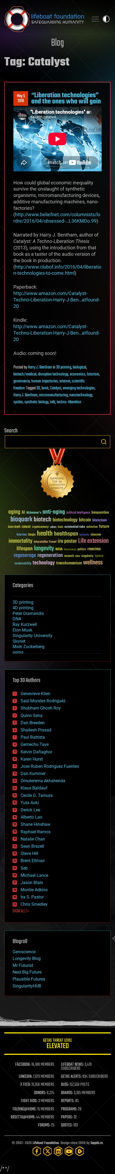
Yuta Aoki (30, 802)
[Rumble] (79, 1151)
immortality (20, 541)
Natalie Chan (33, 839)
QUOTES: (66, 1125)
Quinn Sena (32, 715)
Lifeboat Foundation (46, 1143)
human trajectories (44, 381)
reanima (94, 549)
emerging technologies (79, 388)
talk (52, 402)
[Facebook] (37, 1151)
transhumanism (69, 563)
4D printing (23, 607)
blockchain (99, 520)
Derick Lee (30, 809)
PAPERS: (67, 1117)
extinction (92, 527)
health (45, 534)
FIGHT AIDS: (29, 1101)
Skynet (19, 641)
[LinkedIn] (58, 1151)
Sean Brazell (32, 846)
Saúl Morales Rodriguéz (43, 700)
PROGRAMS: (69, 1109)
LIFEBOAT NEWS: (72, 1064)
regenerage (25, 556)
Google (32, 535)
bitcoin (85, 520)
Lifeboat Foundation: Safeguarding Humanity (44, 19)
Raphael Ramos (36, 831)
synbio (18, 402)
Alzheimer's (33, 513)
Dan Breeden (33, 722)
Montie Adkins (34, 889)
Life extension (93, 541)
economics (77, 374)
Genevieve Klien (35, 693)
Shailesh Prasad (36, 730)
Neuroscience (70, 549)
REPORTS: (67, 1101)
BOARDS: (67, 1093)
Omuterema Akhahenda (43, 780)
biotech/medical (24, 374)
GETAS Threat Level (57, 1044)
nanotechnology (80, 395)
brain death (14, 527)
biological (79, 367)
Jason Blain (32, 882)
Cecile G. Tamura (37, 795)
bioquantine (100, 512)
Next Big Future (27, 972)
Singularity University (32, 635)
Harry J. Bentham (40, 367)
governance (21, 381)
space (99, 555)
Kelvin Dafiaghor (36, 751)
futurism (93, 374)
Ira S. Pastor (32, 897)
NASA (59, 549)
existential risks (74, 527)
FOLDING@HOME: (24, 1109)
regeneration (50, 555)
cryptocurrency (40, 527)
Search (103, 441)
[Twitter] (47, 1151)
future (104, 526)
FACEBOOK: (22, 1064)
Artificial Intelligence (78, 513)
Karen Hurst (32, 759)
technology (44, 563)
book (44, 388)
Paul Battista (33, 737)
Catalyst (55, 388)
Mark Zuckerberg (28, 646)
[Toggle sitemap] (95, 19)
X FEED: (25, 1084)
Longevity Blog (27, 958)
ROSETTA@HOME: (23, 1117)
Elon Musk (22, 630)
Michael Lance (34, 875)
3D (38, 388)
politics (82, 549)
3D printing (63, 367)
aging (14, 512)
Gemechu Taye (35, 744)
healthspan (66, 534)
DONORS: (40, 1093)
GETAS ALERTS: (71, 1076)
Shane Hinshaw (35, 824)
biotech (42, 519)
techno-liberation (69, 402)
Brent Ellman (33, 860)
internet (64, 381)
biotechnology (65, 520)
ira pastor (67, 541)
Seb (24, 868)
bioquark (21, 520)
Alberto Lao (31, 817)
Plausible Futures (29, 979)
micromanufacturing (53, 395)
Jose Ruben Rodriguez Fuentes (50, 766)
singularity (87, 556)
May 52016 (21, 98)
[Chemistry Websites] (57, 475)
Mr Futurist (23, 965)
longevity (44, 548)
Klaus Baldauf (34, 788)
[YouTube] (69, 1151)
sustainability (22, 564)
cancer (26, 527)
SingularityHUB (27, 986)
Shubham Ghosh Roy (41, 708)
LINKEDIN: (25, 1076)
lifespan (25, 549)
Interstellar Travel (45, 542)
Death (60, 527)
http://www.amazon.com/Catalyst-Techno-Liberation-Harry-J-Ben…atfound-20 (56, 299)
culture (53, 527)
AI (23, 512)
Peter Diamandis (28, 613)
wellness (93, 562)
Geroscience (24, 951)
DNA (17, 618)
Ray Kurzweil (25, 624)
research (69, 556)
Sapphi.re (96, 1143)
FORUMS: (44, 1125)
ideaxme (96, 535)
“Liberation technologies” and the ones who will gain (66, 98)
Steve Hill (29, 853)
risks (77, 556)
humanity (84, 535)
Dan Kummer (33, 773)
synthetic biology (36, 402)
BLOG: (65, 1084)
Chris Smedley (34, 904)
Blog (57, 43)
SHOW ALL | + (21, 911)
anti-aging (54, 512)
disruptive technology (53, 374)
